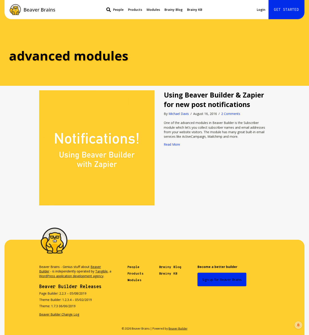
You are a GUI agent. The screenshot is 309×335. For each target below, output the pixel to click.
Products (135, 9)
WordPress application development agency (71, 276)
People (118, 9)
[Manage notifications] (298, 325)
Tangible (101, 271)
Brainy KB (194, 9)
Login (261, 9)
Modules (153, 9)
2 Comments (230, 114)
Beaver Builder (178, 328)
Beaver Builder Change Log (59, 314)
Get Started (286, 10)
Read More (172, 144)
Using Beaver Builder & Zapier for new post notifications (214, 99)
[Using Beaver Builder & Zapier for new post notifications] (96, 147)
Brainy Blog (173, 9)
